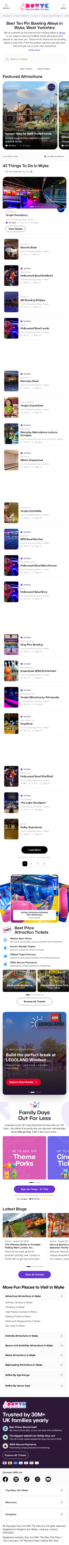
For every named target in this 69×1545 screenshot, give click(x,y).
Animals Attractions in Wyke (21, 1335)
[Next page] (44, 863)
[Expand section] (61, 1336)
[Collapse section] (61, 1296)
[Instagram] (37, 1480)
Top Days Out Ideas (16, 1490)
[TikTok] (26, 1480)
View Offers (43, 69)
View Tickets (26, 69)
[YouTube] (48, 1480)
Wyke (35, 16)
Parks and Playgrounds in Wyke (22, 1321)
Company (11, 1514)
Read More (34, 50)
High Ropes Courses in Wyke (21, 1311)
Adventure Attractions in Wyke (23, 1296)
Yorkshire (7, 16)
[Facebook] (5, 1480)
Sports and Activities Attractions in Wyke (29, 1345)
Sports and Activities (51, 16)
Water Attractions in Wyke (20, 1355)
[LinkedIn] (16, 1480)
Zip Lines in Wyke (15, 1325)
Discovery (11, 1502)
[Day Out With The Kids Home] (34, 7)
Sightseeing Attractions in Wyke (23, 1364)
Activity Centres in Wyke (18, 1302)
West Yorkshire (22, 16)
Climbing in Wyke (14, 1307)
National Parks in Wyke (18, 1316)
